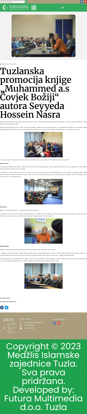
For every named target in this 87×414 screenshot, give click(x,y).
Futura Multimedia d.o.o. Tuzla (43, 402)
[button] (62, 7)
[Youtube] (85, 1)
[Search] (26, 2)
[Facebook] (81, 1)
